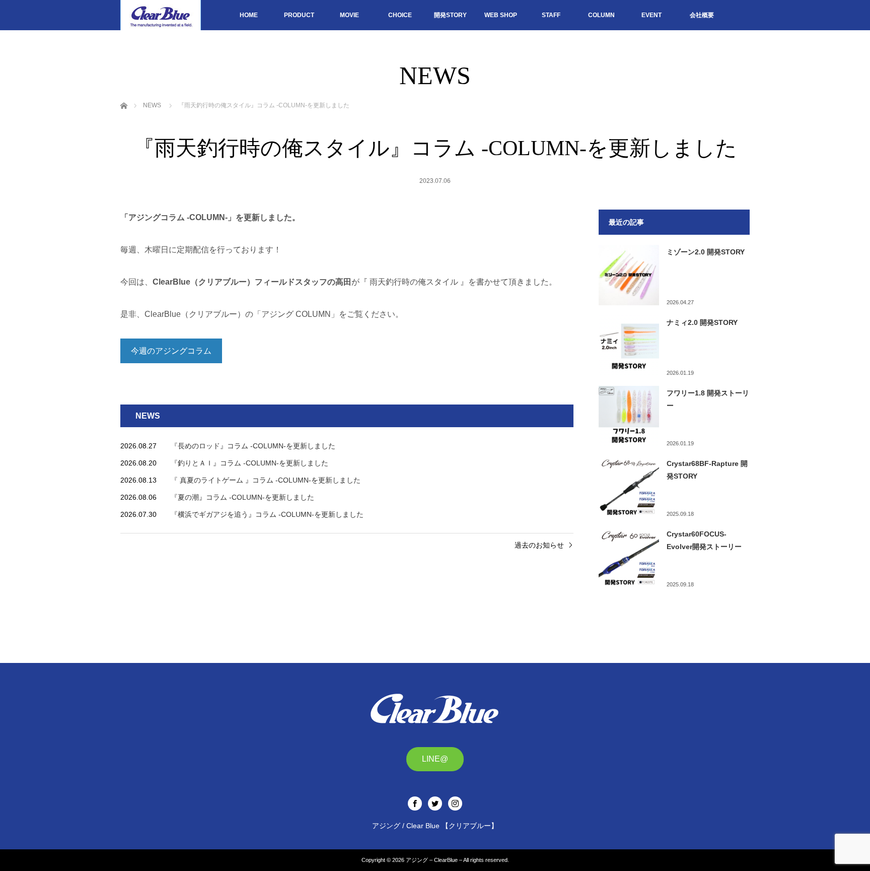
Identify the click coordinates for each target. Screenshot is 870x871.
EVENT (651, 15)
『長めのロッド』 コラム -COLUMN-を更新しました (253, 445)
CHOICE (400, 15)
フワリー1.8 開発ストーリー (708, 399)
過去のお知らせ (539, 545)
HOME (249, 15)
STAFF (551, 15)
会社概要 (702, 15)
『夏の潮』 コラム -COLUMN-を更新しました (242, 497)
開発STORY (450, 15)
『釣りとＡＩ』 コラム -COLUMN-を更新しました (249, 462)
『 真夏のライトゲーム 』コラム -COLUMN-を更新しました (265, 480)
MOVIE (349, 15)
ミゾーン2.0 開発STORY (706, 252)
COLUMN (601, 15)
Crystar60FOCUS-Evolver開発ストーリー (704, 540)
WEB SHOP (500, 15)
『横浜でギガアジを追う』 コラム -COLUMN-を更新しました (267, 514)
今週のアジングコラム (171, 351)
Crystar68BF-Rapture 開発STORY (707, 469)
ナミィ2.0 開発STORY (702, 322)
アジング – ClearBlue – (434, 860)
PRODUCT (299, 15)
